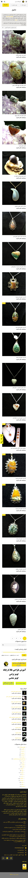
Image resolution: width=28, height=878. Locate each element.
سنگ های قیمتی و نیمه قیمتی (19, 759)
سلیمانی (21, 778)
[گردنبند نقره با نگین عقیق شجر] (14, 225)
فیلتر (24, 655)
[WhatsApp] (3, 858)
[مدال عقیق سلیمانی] (14, 618)
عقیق (23, 767)
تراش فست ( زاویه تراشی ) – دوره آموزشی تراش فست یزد (14, 832)
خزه (22, 774)
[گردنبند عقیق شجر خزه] (14, 527)
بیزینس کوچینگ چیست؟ (20, 825)
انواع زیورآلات (22, 747)
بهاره (22, 770)
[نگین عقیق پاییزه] (14, 134)
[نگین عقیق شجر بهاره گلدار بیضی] (14, 74)
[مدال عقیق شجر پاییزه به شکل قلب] (14, 255)
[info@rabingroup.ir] (25, 848)
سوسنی (21, 780)
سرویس (22, 753)
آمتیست (22, 761)
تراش (16, 20)
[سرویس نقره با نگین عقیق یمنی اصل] (14, 437)
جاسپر (23, 763)
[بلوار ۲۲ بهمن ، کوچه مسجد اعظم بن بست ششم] (25, 855)
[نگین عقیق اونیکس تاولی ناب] (14, 165)
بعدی (12, 638)
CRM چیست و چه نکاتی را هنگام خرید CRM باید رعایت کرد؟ (14, 822)
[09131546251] (25, 850)
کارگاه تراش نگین (9, 16)
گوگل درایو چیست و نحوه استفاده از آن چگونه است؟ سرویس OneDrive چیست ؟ (14, 840)
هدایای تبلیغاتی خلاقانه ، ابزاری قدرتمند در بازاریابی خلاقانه (13, 838)
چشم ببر (22, 765)
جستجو (25, 644)
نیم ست (22, 757)
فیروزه (23, 786)
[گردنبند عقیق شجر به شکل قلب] (14, 406)
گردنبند (22, 755)
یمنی (22, 784)
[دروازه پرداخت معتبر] (24, 869)
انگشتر (22, 749)
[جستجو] (4, 1)
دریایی (22, 776)
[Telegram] (7, 858)
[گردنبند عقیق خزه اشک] (14, 346)
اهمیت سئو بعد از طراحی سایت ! (18, 829)
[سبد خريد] (1, 1)
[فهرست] (26, 1)
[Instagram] (11, 858)
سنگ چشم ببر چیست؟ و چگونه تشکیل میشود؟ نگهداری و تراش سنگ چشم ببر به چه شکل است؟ (13, 835)
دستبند (22, 751)
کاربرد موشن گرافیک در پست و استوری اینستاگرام (14, 827)
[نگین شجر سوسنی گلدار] (14, 44)
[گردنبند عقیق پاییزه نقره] (14, 316)
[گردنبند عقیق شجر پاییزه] (14, 286)
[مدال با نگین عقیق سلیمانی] (14, 195)
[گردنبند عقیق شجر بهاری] (14, 558)
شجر (22, 782)
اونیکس (21, 768)
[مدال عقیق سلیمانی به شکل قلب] (14, 376)
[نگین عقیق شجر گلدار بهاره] (14, 104)
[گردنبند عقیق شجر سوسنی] (14, 588)
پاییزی (22, 772)
